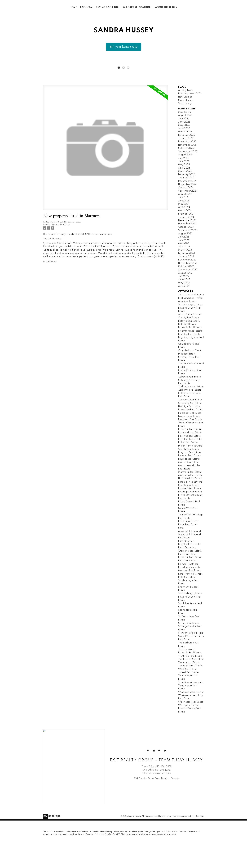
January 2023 (186, 256)
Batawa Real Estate (189, 321)
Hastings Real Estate (189, 436)
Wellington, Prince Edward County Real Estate (189, 708)
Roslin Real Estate (187, 524)
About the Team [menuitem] (165, 7)
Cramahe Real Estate (190, 403)
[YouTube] (159, 750)
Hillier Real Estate (188, 442)
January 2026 (186, 138)
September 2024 (187, 191)
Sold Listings (185, 103)
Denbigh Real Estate (189, 406)
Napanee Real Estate (189, 478)
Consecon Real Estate (190, 400)
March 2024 (185, 210)
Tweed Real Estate (188, 672)
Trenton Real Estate (189, 662)
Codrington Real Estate (191, 387)
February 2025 (186, 174)
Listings (85, 7)
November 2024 (187, 184)
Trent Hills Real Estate (190, 656)
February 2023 (186, 253)
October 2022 (186, 266)
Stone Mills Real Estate (190, 633)
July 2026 (183, 119)
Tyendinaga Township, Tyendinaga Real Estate (191, 685)
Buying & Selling (107, 7)
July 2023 (183, 237)
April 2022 (184, 286)
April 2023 (184, 247)
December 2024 (187, 181)
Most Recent (185, 112)
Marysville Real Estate (190, 475)
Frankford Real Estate (190, 419)
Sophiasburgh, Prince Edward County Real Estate (190, 596)
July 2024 (183, 197)
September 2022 (187, 270)
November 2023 (187, 224)
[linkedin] (153, 750)
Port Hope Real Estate (190, 492)
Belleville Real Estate (189, 327)
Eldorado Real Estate (189, 413)
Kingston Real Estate (189, 452)
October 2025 (186, 148)
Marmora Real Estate (60, 224)
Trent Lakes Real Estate (191, 659)
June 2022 (184, 279)
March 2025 (185, 171)
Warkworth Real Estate (191, 692)
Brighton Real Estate (189, 334)
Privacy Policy (165, 816)
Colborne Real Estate (189, 390)
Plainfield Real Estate (189, 488)
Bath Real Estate (187, 324)
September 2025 (187, 151)
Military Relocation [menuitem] (136, 7)
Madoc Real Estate (188, 462)
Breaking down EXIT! (189, 94)
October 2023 (186, 227)
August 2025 (185, 155)
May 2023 (184, 243)
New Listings (185, 97)
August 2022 (185, 273)
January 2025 (186, 178)
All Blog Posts (185, 90)
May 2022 (184, 283)
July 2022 (183, 276)
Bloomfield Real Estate (190, 331)
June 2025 (184, 161)
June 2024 (184, 201)
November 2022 (187, 263)
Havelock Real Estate (189, 439)
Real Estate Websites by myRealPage (188, 816)
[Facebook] (148, 750)
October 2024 (186, 187)
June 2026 (184, 122)
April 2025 (184, 168)
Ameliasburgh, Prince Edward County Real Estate (190, 307)
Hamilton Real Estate (189, 429)
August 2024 (185, 194)
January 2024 (186, 217)
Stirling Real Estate (188, 623)
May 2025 (184, 164)
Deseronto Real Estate (190, 410)
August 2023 (185, 233)
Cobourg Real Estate (189, 377)
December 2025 (187, 141)
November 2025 (187, 145)
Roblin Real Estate (188, 521)
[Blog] (165, 750)
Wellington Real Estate (190, 702)
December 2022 (187, 260)
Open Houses (185, 100)
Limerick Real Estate (189, 455)
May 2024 (184, 204)
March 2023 (185, 250)
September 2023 (187, 230)
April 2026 (184, 128)
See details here (52, 239)
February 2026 (186, 135)
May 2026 (184, 125)
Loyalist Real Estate (189, 459)
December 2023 (187, 220)
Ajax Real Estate (187, 301)
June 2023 (184, 240)
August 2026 (185, 115)
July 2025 (183, 158)
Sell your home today (123, 47)
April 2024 (184, 207)
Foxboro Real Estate (189, 416)
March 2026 (185, 132)
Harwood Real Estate (190, 432)
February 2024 (186, 214)
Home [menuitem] (73, 7)
